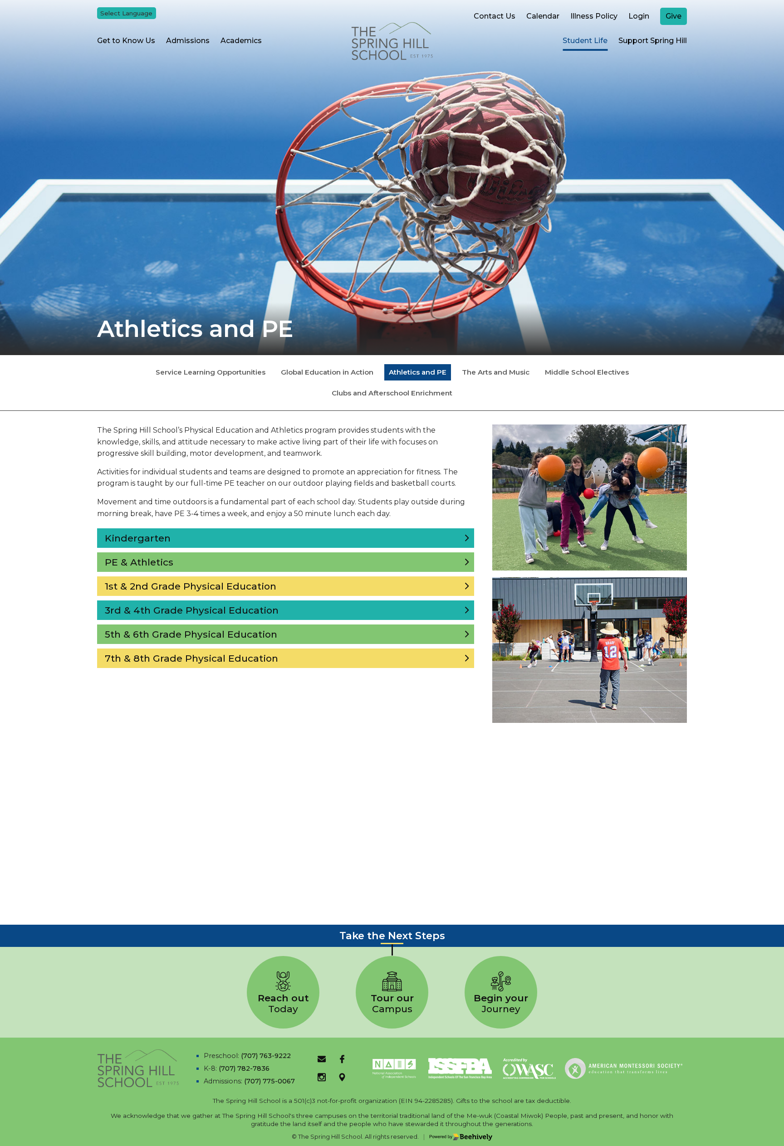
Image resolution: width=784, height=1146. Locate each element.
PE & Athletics (139, 562)
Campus (392, 1003)
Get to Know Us (126, 40)
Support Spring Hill (652, 40)
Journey (501, 1003)
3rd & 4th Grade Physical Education (192, 610)
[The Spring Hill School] (392, 41)
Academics (241, 40)
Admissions (188, 40)
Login (638, 16)
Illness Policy (593, 16)
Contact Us (494, 16)
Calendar (542, 16)
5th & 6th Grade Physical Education (191, 634)
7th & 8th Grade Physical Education (191, 658)
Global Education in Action (327, 372)
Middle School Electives (587, 372)
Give (673, 16)
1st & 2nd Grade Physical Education (190, 586)
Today (283, 1003)
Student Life (585, 40)
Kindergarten (138, 538)
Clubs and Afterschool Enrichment (392, 393)
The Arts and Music (495, 372)
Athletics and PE (417, 372)
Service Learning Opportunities (210, 372)
